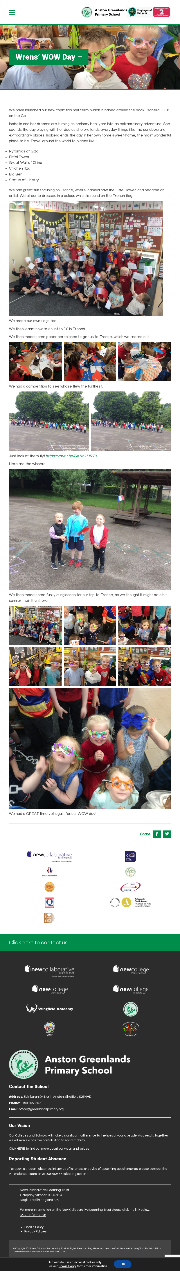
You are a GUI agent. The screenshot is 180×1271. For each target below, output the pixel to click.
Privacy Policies (35, 1231)
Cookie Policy (33, 1227)
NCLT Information (33, 1214)
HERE (21, 1148)
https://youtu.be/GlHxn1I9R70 (71, 456)
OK (123, 1264)
